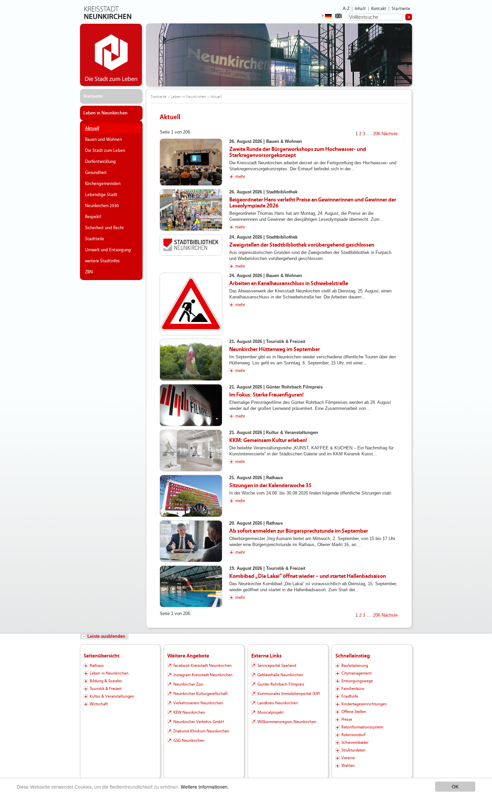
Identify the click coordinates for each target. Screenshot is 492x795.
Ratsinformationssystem (362, 727)
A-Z (346, 8)
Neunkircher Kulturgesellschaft (200, 693)
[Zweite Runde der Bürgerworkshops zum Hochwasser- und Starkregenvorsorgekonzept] (191, 162)
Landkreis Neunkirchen (277, 703)
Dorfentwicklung (100, 161)
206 (376, 133)
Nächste (390, 133)
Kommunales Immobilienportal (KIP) (288, 693)
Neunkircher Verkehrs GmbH (198, 721)
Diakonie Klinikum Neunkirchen (201, 731)
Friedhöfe (349, 696)
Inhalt (360, 8)
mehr (240, 176)
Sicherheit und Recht (104, 228)
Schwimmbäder (354, 742)
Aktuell (92, 128)
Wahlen (348, 765)
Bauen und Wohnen (103, 139)
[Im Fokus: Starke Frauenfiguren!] (191, 405)
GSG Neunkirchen (188, 740)
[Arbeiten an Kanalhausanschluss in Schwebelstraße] (191, 304)
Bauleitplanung (354, 665)
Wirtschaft (99, 704)
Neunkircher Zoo (188, 684)
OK (455, 786)
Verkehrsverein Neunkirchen (198, 703)
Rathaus (97, 665)
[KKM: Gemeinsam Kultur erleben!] (191, 450)
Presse (346, 719)
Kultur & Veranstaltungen (112, 696)
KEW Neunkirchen (189, 712)
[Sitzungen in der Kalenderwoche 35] (191, 496)
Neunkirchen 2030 (102, 205)
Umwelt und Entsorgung (108, 250)
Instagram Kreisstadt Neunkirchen (203, 675)
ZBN (89, 272)
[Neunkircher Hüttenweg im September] (191, 359)
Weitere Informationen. (205, 786)
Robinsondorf (353, 734)
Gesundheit (96, 172)
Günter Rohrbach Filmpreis (280, 684)
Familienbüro (352, 688)
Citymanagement (356, 673)
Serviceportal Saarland (276, 665)
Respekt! (93, 216)
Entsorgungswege (357, 681)
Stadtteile (94, 239)
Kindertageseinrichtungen (364, 704)
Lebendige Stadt (101, 194)
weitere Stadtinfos (102, 261)
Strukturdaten (353, 750)
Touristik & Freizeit (105, 688)
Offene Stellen (353, 711)
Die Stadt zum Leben (105, 150)
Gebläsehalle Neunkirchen (280, 675)
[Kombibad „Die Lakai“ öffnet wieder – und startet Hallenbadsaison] (191, 586)
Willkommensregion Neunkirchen (286, 721)
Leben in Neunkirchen (105, 113)
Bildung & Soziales (106, 681)
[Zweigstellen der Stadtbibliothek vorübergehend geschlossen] (191, 245)
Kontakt (378, 8)
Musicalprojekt (270, 712)
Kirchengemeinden (102, 183)
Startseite (401, 8)
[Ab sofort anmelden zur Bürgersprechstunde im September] (191, 541)
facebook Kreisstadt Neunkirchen (202, 665)
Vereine (348, 758)
